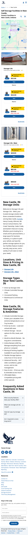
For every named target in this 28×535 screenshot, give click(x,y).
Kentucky (17, 462)
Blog (2, 484)
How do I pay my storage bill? (12, 413)
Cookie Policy (11, 533)
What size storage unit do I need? (12, 406)
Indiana (12, 462)
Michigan (3, 463)
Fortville (19, 219)
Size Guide (4, 486)
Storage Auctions (6, 492)
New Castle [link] (14, 7)
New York (11, 465)
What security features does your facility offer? (11, 399)
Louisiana (23, 462)
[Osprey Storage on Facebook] (2, 452)
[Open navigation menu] (26, 2)
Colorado (14, 460)
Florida (3, 462)
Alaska (3, 460)
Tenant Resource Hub (7, 481)
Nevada (21, 463)
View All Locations (7, 472)
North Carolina (19, 465)
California (8, 460)
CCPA (17, 533)
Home (3, 7)
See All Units (21, 121)
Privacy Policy (20, 518)
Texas (17, 467)
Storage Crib (8, 68)
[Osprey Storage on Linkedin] (10, 452)
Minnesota (10, 463)
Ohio (25, 465)
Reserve (14, 85)
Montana (16, 463)
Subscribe (14, 523)
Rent (14, 81)
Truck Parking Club (6, 488)
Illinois (7, 462)
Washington (22, 467)
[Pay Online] (23, 2)
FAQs (2, 482)
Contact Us (4, 479)
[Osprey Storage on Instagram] (6, 452)
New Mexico (4, 465)
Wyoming (4, 469)
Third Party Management (8, 494)
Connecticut (20, 460)
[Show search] (21, 16)
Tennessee (12, 467)
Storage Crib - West (10, 143)
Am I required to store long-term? (11, 420)
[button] (14, 35)
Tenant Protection (6, 490)
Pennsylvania (5, 467)
